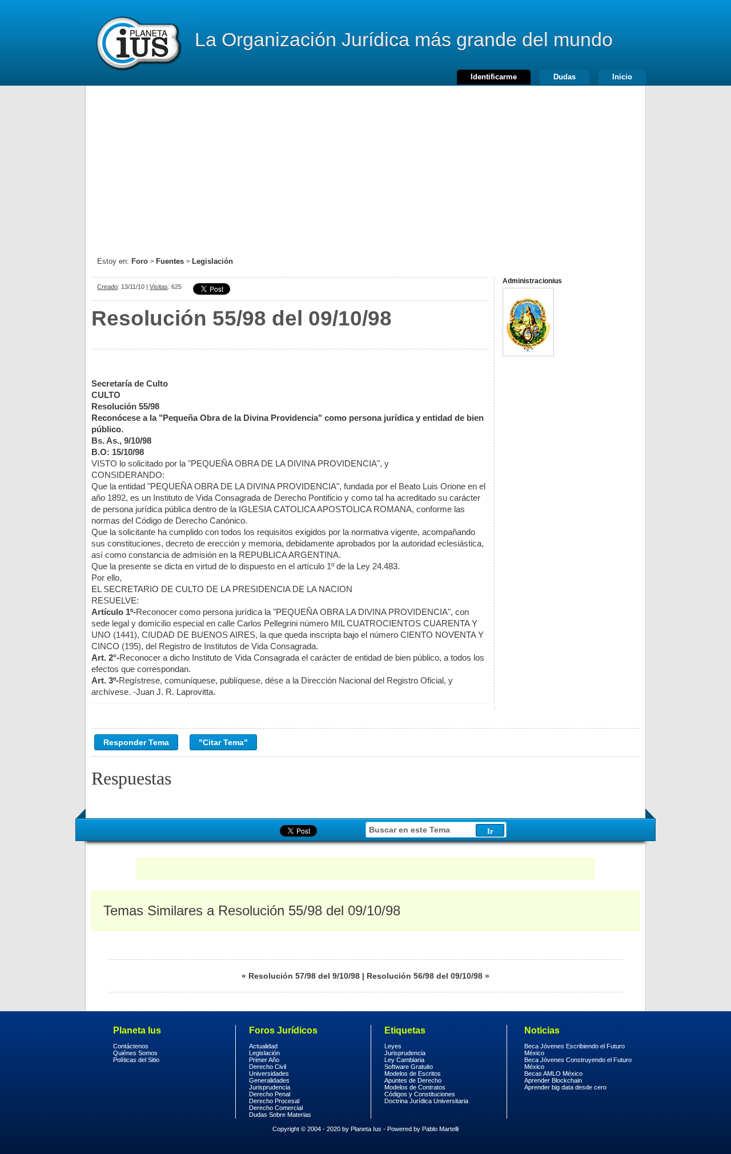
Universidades (269, 1073)
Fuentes (170, 261)
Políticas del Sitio (136, 1059)
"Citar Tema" (223, 742)
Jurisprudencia (269, 1087)
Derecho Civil (267, 1066)
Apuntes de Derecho (412, 1080)
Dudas (564, 77)
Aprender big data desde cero (565, 1087)
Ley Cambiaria (404, 1059)
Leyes (392, 1046)
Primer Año (264, 1059)
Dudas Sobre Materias (280, 1114)
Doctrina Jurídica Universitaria (426, 1100)
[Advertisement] (365, 166)
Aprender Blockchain (553, 1080)
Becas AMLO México (553, 1073)
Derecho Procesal (274, 1100)
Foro (139, 261)
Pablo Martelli (440, 1128)
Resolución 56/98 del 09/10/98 (425, 975)
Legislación (212, 261)
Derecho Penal (269, 1094)
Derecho (138, 43)
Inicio (622, 77)
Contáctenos (130, 1046)
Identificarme (494, 77)
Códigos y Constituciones (419, 1094)
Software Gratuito (408, 1066)
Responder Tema (136, 742)
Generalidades (269, 1080)
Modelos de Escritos (412, 1073)
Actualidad (263, 1046)
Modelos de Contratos (414, 1087)
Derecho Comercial (276, 1107)
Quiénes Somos (135, 1053)
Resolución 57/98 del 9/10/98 (304, 975)
